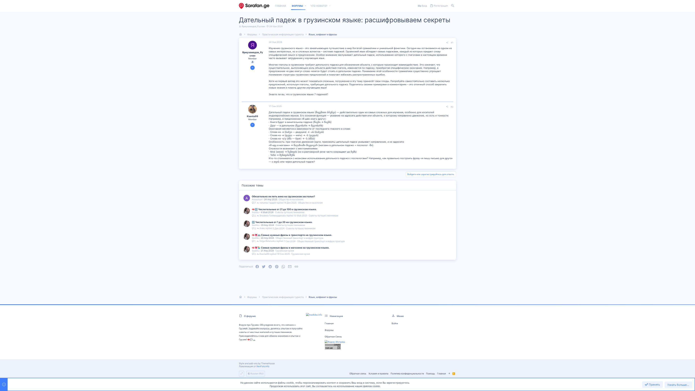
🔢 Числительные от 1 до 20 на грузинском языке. (282, 222)
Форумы (329, 330)
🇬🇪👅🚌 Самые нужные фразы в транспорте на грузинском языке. (292, 235)
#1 (452, 42)
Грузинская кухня (284, 250)
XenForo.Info (262, 366)
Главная (329, 323)
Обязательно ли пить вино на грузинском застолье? (283, 196)
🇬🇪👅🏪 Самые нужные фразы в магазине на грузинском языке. (290, 247)
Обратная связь (333, 336)
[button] (305, 6)
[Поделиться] (447, 42)
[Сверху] (449, 373)
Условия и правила (378, 373)
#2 (452, 106)
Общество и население (291, 199)
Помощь (430, 373)
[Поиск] (452, 5)
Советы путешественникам (289, 212)
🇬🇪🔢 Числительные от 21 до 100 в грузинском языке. (284, 209)
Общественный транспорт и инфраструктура (299, 238)
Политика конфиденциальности (407, 373)
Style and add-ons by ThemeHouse (257, 363)
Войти (395, 323)
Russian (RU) (257, 373)
